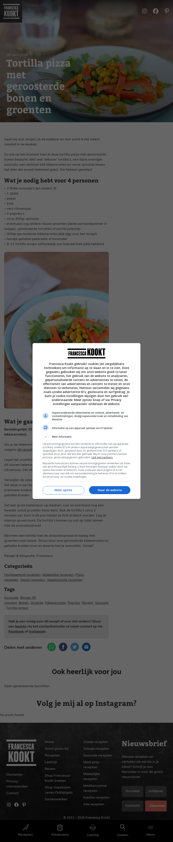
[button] (86, 437)
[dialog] (86, 421)
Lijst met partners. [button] (102, 457)
